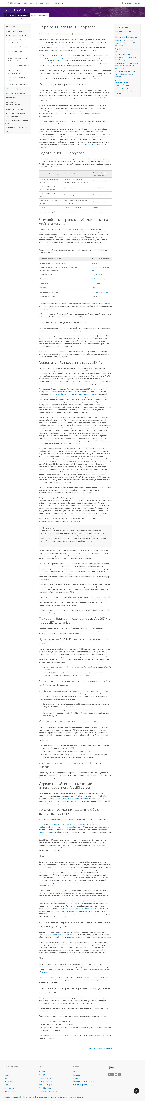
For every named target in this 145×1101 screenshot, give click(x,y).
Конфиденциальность (39, 1097)
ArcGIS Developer (45, 1085)
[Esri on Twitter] (109, 1074)
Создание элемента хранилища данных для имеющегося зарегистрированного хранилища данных (18, 69)
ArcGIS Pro (43, 1075)
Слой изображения (98, 279)
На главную (10, 15)
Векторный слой (97, 274)
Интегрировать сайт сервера (18, 47)
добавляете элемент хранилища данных (63, 819)
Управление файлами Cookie (57, 1097)
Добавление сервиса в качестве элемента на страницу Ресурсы (124, 82)
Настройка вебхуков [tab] (15, 109)
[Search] (122, 3)
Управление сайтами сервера (16, 52)
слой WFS (95, 288)
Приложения (58, 3)
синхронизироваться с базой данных (81, 909)
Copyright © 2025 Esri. (11, 1097)
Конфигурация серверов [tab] (16, 35)
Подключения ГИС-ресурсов (126, 37)
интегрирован (56, 60)
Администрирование (39, 15)
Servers (31, 3)
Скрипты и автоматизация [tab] (17, 127)
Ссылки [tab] (10, 132)
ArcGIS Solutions (45, 1088)
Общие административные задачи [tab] (16, 122)
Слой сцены (96, 283)
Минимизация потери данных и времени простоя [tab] (17, 115)
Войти (129, 3)
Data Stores (40, 3)
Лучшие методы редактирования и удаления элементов (126, 90)
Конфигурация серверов (29, 19)
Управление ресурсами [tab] (16, 93)
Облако (48, 3)
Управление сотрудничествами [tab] (12, 103)
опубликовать (103, 533)
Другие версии (62, 34)
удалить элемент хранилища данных (94, 896)
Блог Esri (76, 1078)
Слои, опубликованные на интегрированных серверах (75, 394)
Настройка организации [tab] (16, 31)
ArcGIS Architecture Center (48, 1091)
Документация (10, 1091)
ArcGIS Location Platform (48, 1081)
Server (6, 1078)
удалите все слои (53, 893)
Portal (25, 3)
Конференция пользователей (84, 1081)
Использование (23, 15)
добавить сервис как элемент (57, 934)
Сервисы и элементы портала (18, 84)
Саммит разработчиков (82, 1085)
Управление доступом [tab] (15, 89)
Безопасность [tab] (12, 98)
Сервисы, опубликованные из (71, 799)
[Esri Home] (111, 1067)
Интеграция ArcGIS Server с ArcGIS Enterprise (17, 41)
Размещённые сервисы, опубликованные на (125, 42)
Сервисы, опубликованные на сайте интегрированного (126, 65)
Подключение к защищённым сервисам (18, 79)
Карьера (76, 1075)
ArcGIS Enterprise (12, 3)
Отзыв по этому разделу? (101, 1048)
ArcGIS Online (44, 1072)
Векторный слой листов (100, 292)
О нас (75, 1072)
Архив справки (79, 34)
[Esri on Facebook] (112, 1074)
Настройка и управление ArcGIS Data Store (17, 59)
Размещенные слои (76, 245)
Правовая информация (76, 1097)
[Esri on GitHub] (116, 1074)
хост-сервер (86, 229)
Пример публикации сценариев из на (125, 57)
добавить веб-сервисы (71, 58)
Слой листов (96, 263)
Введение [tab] (11, 27)
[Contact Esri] (119, 1074)
